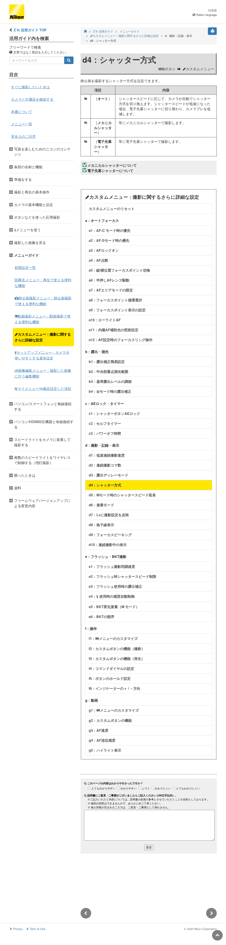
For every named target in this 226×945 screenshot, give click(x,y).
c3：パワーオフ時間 (105, 433)
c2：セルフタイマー (105, 423)
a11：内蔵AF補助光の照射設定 (113, 329)
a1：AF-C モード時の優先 (109, 230)
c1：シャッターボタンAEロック (114, 413)
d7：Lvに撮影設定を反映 (109, 514)
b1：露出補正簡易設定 (107, 361)
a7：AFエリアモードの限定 (111, 290)
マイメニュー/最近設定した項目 (43, 388)
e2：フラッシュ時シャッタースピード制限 (122, 576)
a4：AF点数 (98, 260)
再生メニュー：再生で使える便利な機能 (43, 282)
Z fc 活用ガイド (103, 31)
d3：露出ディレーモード (108, 475)
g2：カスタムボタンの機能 (110, 720)
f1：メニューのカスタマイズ (113, 638)
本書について (21, 111)
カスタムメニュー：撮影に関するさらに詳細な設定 (43, 337)
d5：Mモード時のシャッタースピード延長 (122, 494)
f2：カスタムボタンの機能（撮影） (117, 648)
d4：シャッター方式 (105, 485)
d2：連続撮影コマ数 (105, 465)
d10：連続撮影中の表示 (108, 544)
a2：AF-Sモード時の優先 (109, 240)
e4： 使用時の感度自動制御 (112, 596)
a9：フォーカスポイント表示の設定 (117, 309)
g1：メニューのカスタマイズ (114, 710)
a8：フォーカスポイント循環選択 (115, 299)
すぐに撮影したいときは (30, 86)
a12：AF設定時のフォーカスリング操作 (121, 339)
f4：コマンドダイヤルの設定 (111, 668)
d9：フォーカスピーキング (110, 534)
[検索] (68, 60)
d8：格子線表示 (101, 524)
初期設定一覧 (25, 267)
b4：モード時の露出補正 (110, 391)
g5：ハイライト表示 (105, 750)
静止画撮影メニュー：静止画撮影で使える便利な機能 (43, 300)
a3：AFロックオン (104, 250)
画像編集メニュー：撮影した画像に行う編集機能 (43, 373)
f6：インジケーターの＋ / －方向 (114, 688)
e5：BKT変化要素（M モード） (114, 606)
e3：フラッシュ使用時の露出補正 (115, 586)
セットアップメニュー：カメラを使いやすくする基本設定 (42, 355)
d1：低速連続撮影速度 (107, 455)
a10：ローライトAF (105, 319)
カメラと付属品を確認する (32, 99)
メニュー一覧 (21, 124)
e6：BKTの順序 (101, 616)
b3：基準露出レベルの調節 (110, 381)
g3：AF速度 (98, 730)
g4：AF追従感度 (102, 740)
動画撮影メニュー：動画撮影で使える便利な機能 (43, 319)
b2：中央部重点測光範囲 (108, 371)
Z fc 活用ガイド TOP (30, 29)
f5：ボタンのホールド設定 (110, 678)
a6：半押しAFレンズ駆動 (109, 280)
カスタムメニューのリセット (112, 208)
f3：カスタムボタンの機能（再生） (117, 658)
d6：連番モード (101, 504)
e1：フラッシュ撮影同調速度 (112, 566)
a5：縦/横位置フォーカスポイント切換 (119, 270)
